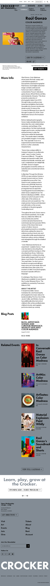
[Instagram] (2, 554)
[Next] (26, 496)
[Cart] (44, 1)
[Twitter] (9, 554)
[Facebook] (5, 554)
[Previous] (23, 496)
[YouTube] (12, 554)
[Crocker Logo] (7, 7)
